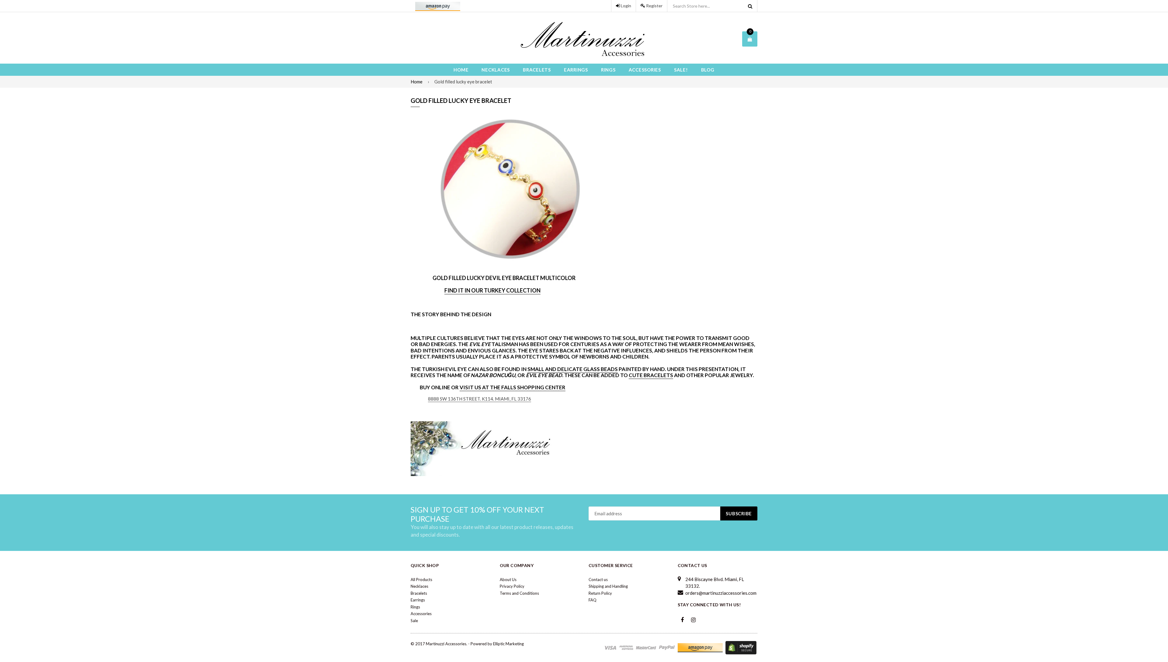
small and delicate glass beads (572, 369)
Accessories (645, 69)
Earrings (576, 69)
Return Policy (600, 593)
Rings (608, 69)
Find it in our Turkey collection (492, 290)
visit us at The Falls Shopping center (512, 387)
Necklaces (495, 69)
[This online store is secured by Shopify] (741, 647)
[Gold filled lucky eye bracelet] (511, 190)
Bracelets (537, 69)
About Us (508, 579)
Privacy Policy (512, 586)
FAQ (592, 599)
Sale (414, 620)
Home (461, 69)
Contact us (598, 579)
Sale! (681, 69)
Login (625, 5)
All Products (421, 579)
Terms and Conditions (519, 593)
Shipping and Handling (608, 586)
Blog (707, 69)
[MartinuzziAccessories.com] (484, 448)
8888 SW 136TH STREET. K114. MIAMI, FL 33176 (479, 398)
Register (653, 5)
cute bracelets (651, 375)
